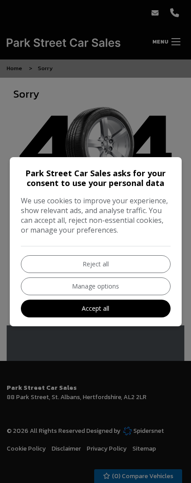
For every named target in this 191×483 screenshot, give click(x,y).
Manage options (95, 286)
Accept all (95, 308)
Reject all (96, 264)
